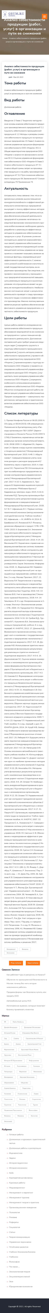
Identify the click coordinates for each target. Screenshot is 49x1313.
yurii (10, 77)
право (36, 1094)
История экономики (18, 1168)
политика (7, 1094)
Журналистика (15, 1153)
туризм (35, 1105)
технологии (22, 1105)
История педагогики (18, 1163)
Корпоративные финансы (21, 1178)
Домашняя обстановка (32, 1027)
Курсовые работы (17, 1183)
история (7, 1066)
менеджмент (11, 949)
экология (34, 1116)
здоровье (7, 1055)
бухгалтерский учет (34, 1044)
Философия (14, 1262)
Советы (16, 1038)
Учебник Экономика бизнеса (22, 1252)
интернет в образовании (13, 1061)
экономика (10, 953)
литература (8, 1072)
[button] (44, 16)
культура (36, 1066)
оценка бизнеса (9, 1088)
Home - (5, 38)
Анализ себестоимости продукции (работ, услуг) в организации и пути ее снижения (24, 69)
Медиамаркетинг (17, 1187)
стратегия (7, 1105)
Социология (14, 1227)
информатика (34, 1061)
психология (8, 1099)
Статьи (12, 1232)
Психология (14, 1212)
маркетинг (23, 1072)
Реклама (13, 1217)
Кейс (11, 1173)
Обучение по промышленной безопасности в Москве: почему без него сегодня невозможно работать (27, 983)
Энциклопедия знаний (19, 1276)
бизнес (6, 1044)
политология (22, 1094)
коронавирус (22, 1066)
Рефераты (14, 1222)
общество (24, 1083)
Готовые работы (16, 1134)
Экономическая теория (19, 1271)
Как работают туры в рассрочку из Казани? (26, 974)
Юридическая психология (20, 1286)
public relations (18, 1022)
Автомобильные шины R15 (19, 1001)
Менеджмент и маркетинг (21, 1192)
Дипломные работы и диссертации (25, 1148)
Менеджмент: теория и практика (24, 1202)
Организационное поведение (22, 1207)
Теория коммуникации (19, 1237)
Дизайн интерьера (10, 1027)
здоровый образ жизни (29, 1050)
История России (9, 1033)
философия (33, 1110)
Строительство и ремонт (34, 1038)
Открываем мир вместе (30, 1033)
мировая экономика (27, 1077)
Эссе (11, 1281)
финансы (25, 949)
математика (38, 1072)
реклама (22, 1099)
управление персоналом (13, 1110)
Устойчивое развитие (18, 1247)
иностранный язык (24, 1055)
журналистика (9, 1050)
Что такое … (14, 1266)
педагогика (26, 1088)
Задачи (12, 1158)
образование (9, 1083)
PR (5, 1022)
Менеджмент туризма (19, 1197)
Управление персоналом (20, 1242)
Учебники (13, 1257)
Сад (5, 1038)
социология (36, 1099)
